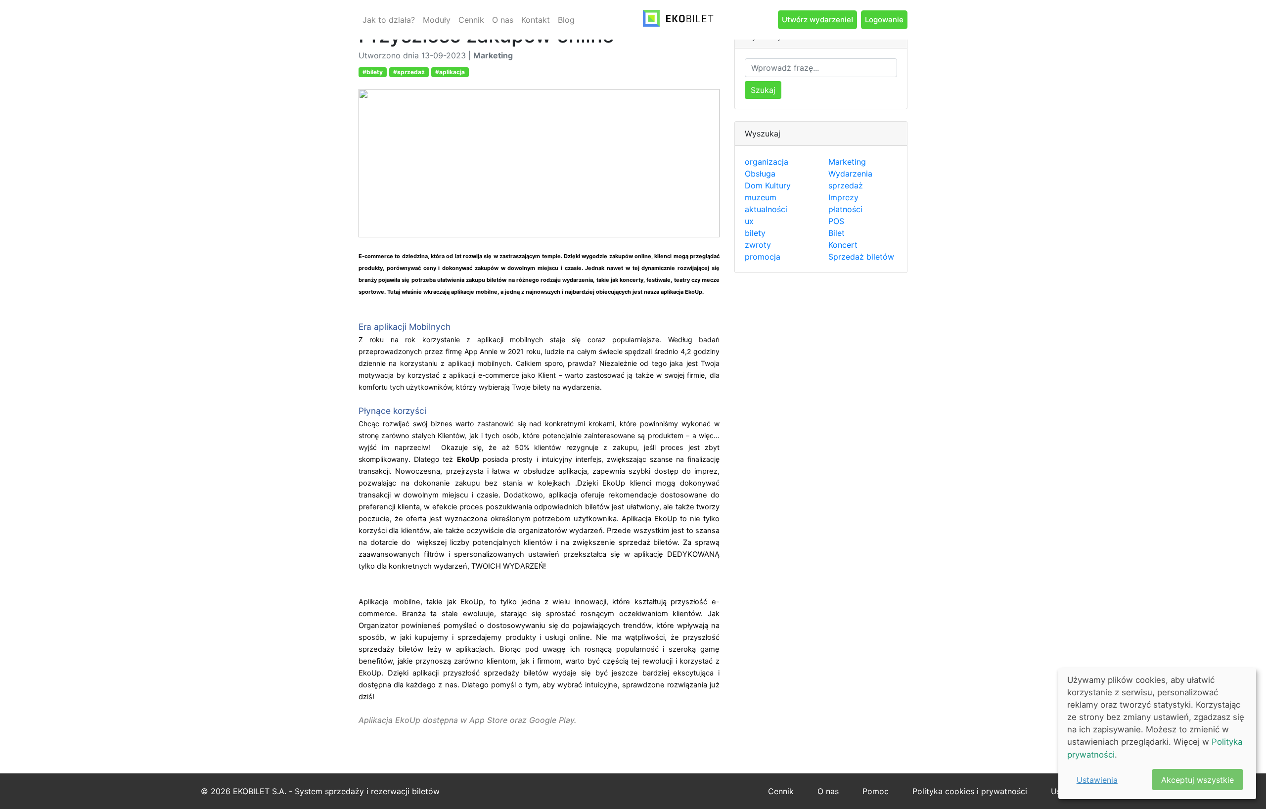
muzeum (760, 197)
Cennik (471, 20)
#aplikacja (450, 72)
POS (836, 221)
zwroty (758, 245)
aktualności (766, 209)
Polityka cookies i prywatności (969, 791)
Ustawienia (1097, 780)
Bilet (836, 233)
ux (749, 221)
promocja (762, 257)
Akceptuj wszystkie (1197, 780)
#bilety (372, 72)
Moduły (437, 20)
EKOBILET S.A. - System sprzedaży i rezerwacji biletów (336, 791)
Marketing (847, 162)
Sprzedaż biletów (861, 257)
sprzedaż (845, 185)
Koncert (843, 245)
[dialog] (1157, 733)
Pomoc (875, 791)
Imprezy (843, 197)
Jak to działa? (388, 20)
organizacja (766, 162)
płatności (845, 209)
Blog (566, 20)
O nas (502, 20)
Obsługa (760, 174)
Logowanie (884, 19)
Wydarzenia (850, 174)
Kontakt (535, 20)
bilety (755, 233)
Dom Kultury (768, 185)
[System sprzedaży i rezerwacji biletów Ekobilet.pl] (678, 20)
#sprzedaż (409, 72)
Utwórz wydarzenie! (817, 19)
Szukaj (763, 90)
